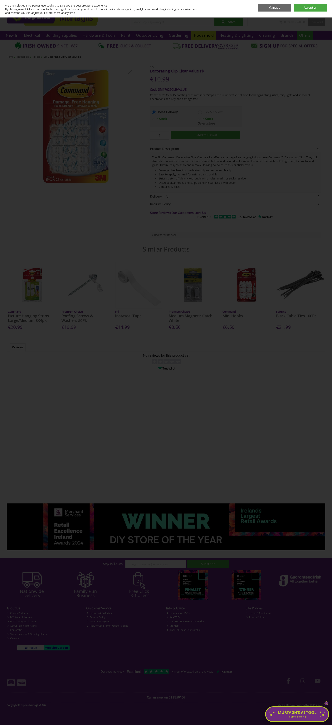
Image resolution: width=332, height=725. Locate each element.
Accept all (310, 7)
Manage (274, 7)
